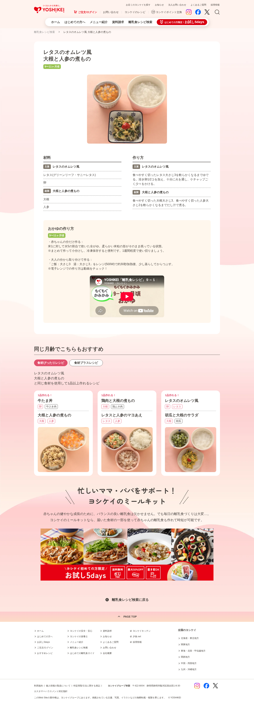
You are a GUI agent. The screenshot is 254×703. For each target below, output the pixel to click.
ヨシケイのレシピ (135, 12)
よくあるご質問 (198, 5)
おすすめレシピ (45, 653)
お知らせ (159, 5)
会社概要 (107, 653)
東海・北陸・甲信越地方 (193, 650)
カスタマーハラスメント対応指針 (50, 691)
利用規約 (38, 685)
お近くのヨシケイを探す (138, 5)
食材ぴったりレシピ (50, 362)
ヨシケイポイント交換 (169, 12)
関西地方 (185, 657)
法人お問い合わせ (177, 5)
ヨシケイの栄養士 (79, 636)
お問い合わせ (111, 12)
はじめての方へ (75, 22)
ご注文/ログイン (87, 12)
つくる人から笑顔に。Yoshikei (49, 9)
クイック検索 (236, 642)
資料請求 (118, 22)
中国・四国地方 (189, 663)
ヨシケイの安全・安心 (81, 631)
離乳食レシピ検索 (140, 22)
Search (217, 12)
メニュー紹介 (99, 22)
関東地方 (185, 644)
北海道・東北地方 (190, 638)
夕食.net (137, 636)
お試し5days (43, 642)
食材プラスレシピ (86, 362)
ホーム (55, 22)
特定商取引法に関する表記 (86, 685)
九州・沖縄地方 (189, 669)
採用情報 (215, 5)
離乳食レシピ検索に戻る (130, 600)
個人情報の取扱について (58, 685)
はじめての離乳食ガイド (82, 653)
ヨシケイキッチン (142, 631)
